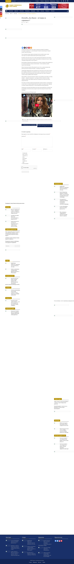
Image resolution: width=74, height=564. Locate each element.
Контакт (42, 1)
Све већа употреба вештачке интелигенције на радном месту (15, 217)
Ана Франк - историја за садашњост (38, 119)
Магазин (52, 10)
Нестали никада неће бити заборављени (47, 549)
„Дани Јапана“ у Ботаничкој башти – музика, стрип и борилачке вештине (61, 403)
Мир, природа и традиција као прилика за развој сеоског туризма (63, 214)
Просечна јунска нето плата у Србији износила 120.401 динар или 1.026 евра (64, 430)
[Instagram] (59, 541)
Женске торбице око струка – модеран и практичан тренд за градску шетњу (15, 211)
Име (23, 149)
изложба (45, 119)
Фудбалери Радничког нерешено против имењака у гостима (64, 188)
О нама (37, 1)
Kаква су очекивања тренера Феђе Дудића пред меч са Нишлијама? (15, 271)
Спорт (38, 10)
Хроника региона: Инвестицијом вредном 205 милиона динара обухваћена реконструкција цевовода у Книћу (12, 281)
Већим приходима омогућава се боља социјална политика (64, 424)
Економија (11, 10)
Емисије (47, 10)
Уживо (57, 1)
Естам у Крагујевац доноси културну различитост (63, 207)
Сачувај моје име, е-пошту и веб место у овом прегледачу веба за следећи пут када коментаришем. (25, 158)
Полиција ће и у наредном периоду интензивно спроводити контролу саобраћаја (64, 202)
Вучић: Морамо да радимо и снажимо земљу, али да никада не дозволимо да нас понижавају (64, 195)
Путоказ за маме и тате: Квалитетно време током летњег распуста (64, 439)
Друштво (16, 10)
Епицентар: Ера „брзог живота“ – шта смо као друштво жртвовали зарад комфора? (15, 303)
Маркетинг (47, 1)
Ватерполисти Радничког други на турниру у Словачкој (31, 553)
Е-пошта (34, 149)
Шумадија (33, 10)
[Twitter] (57, 541)
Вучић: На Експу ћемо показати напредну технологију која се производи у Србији (44, 543)
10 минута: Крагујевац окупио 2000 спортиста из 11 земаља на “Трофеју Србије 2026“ (15, 292)
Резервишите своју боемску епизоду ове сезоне (14, 203)
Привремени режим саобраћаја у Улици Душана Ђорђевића (12, 242)
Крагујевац (27, 10)
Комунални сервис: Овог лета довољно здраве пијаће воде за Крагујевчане (15, 312)
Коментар (24, 136)
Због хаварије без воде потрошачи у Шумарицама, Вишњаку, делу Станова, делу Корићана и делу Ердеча (12, 233)
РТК (27, 22)
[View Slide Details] (61, 309)
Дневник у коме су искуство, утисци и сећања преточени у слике (15, 547)
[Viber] (27, 48)
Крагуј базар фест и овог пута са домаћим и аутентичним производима (60, 407)
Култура (42, 10)
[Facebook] (23, 48)
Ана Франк (29, 119)
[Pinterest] (29, 48)
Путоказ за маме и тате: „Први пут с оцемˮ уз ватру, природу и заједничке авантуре (64, 446)
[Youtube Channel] (61, 541)
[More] (31, 48)
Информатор (52, 1)
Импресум (35, 562)
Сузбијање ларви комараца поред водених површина (12, 238)
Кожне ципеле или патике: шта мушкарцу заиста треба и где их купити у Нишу (15, 224)
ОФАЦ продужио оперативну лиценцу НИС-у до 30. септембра (47, 554)
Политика (22, 10)
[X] (25, 48)
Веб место (45, 149)
